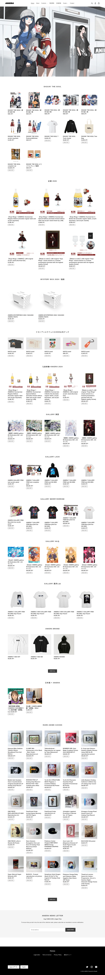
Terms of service (46, 954)
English (24, 967)
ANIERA (86, 971)
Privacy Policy (58, 954)
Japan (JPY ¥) (13, 967)
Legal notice (37, 954)
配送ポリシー (67, 954)
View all (52, 671)
